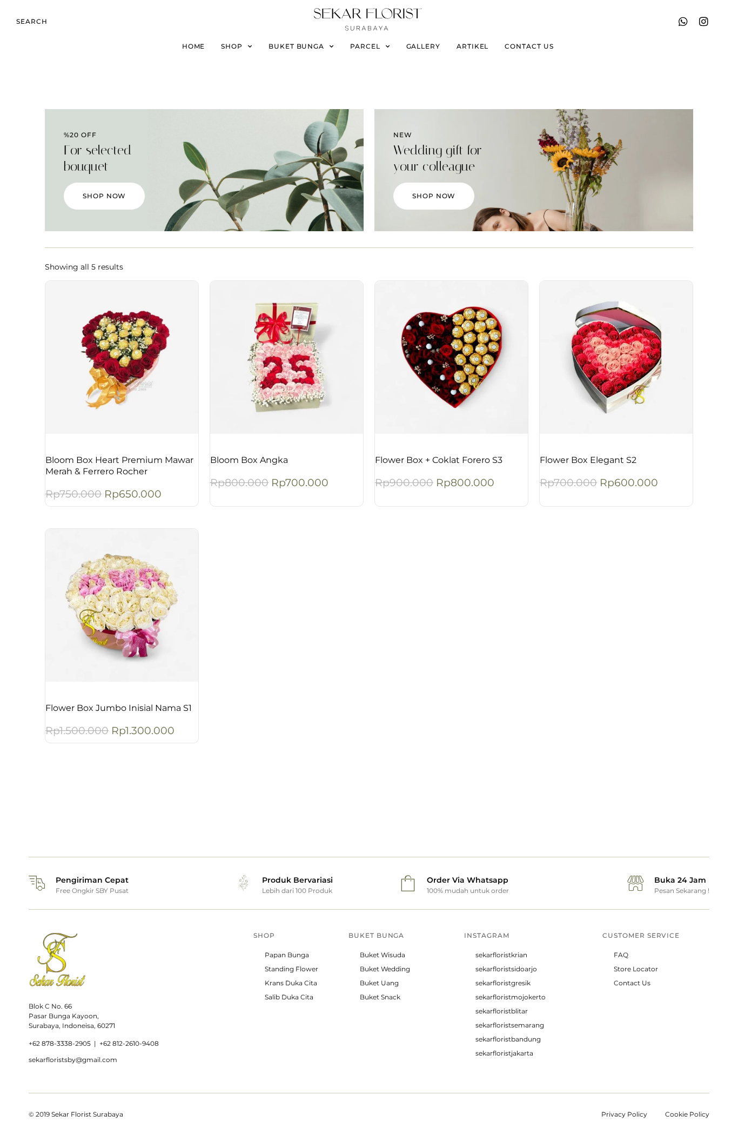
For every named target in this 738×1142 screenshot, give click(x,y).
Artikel (472, 46)
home (193, 46)
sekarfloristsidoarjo (506, 969)
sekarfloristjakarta (504, 1053)
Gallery (423, 46)
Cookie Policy (687, 1114)
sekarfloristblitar (501, 1011)
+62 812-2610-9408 (129, 1043)
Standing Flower (291, 969)
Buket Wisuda (382, 955)
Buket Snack (380, 997)
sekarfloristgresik (503, 983)
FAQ (621, 955)
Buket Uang (379, 983)
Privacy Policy (624, 1114)
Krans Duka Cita (291, 983)
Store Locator (636, 969)
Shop (232, 46)
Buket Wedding (385, 969)
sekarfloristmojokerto (510, 997)
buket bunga (296, 46)
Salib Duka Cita (289, 997)
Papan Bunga (287, 955)
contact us (529, 46)
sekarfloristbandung (508, 1039)
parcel (365, 46)
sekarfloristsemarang (509, 1025)
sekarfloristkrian (501, 955)
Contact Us (632, 983)
